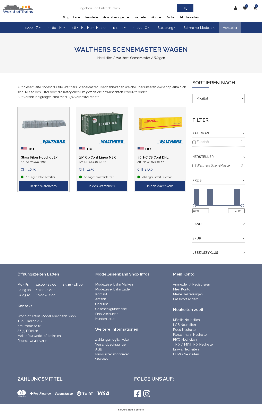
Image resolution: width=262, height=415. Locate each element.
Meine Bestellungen (188, 294)
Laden (77, 17)
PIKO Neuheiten (185, 339)
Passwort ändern (185, 299)
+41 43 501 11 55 (40, 341)
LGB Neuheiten (184, 325)
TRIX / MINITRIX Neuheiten (194, 344)
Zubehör (202, 142)
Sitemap (101, 359)
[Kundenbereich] (236, 8)
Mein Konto (181, 289)
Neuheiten (140, 17)
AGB (98, 349)
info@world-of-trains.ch (43, 336)
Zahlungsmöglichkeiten (113, 339)
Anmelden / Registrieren (191, 284)
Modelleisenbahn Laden (113, 289)
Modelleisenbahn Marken (114, 284)
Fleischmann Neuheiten (190, 335)
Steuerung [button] (165, 28)
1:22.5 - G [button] (140, 28)
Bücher (170, 17)
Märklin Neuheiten (186, 320)
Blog (66, 17)
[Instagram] (146, 393)
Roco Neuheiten (185, 330)
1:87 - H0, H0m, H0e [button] (87, 28)
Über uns (101, 304)
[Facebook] (137, 393)
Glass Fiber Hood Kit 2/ (39, 157)
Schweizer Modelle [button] (198, 28)
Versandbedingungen (116, 17)
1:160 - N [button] (55, 28)
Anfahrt (100, 299)
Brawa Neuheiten (186, 349)
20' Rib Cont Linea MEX (97, 157)
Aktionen (156, 17)
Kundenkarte (104, 319)
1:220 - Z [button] (31, 28)
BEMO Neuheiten (186, 354)
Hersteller (230, 28)
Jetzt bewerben (189, 17)
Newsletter (92, 17)
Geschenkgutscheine (111, 309)
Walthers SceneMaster (213, 165)
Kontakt (101, 294)
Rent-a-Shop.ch (136, 409)
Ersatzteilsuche (106, 314)
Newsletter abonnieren (112, 354)
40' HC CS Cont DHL (153, 157)
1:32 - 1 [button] (118, 28)
